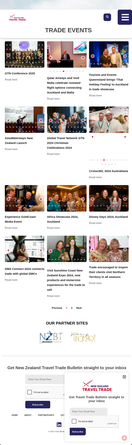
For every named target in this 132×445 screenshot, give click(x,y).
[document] (66, 222)
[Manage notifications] (124, 438)
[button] (124, 377)
